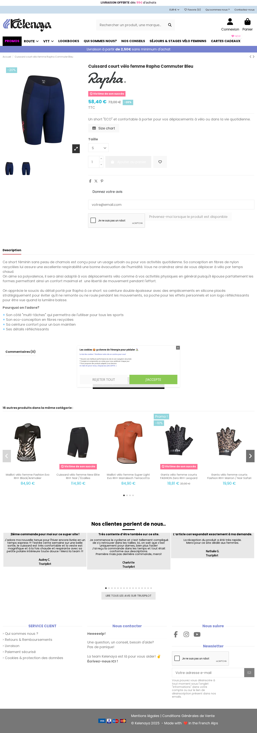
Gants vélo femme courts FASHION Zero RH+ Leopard (178, 476)
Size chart (106, 128)
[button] (124, 495)
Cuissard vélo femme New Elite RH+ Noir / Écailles (78, 476)
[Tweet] (96, 181)
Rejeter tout (103, 379)
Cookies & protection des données (34, 657)
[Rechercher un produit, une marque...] (170, 25)
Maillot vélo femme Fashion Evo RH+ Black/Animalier (27, 476)
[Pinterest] (102, 181)
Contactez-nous (244, 9)
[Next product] (253, 56)
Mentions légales (145, 715)
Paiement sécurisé (20, 651)
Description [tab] (12, 250)
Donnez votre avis (107, 191)
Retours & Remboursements (28, 639)
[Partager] (90, 181)
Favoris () (194, 9)
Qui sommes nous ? (217, 9)
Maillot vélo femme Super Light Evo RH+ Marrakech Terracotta (128, 476)
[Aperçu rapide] (31, 469)
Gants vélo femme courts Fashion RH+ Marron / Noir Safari (229, 476)
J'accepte (153, 379)
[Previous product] (250, 56)
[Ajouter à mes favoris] (160, 162)
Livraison (12, 645)
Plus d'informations (92, 370)
